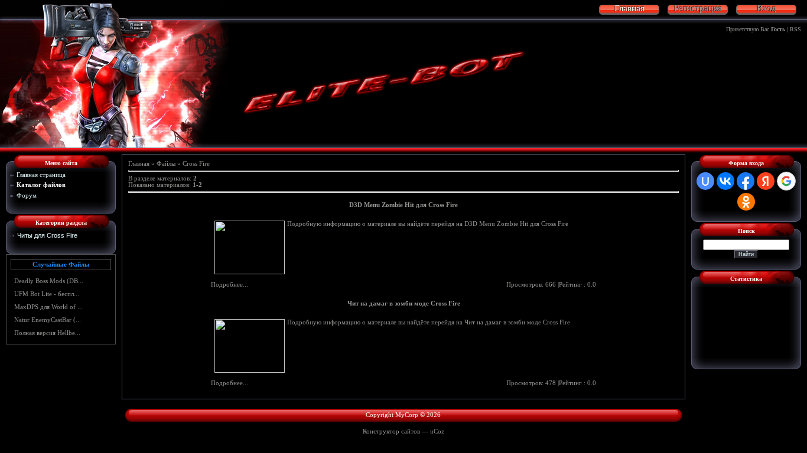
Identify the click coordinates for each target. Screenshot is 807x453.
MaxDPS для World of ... (48, 307)
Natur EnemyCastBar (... (47, 320)
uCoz (437, 431)
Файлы (166, 163)
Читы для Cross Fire (47, 235)
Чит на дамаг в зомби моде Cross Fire (403, 303)
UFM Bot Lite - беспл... (46, 294)
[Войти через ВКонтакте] (725, 181)
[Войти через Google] (786, 181)
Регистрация (698, 9)
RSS (795, 29)
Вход (766, 9)
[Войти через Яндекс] (766, 181)
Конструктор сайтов (391, 431)
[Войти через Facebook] (745, 181)
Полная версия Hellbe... (47, 333)
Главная (138, 163)
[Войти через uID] (705, 181)
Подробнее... (229, 284)
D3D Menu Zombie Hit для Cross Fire (403, 205)
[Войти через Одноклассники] (746, 202)
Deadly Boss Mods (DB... (48, 281)
